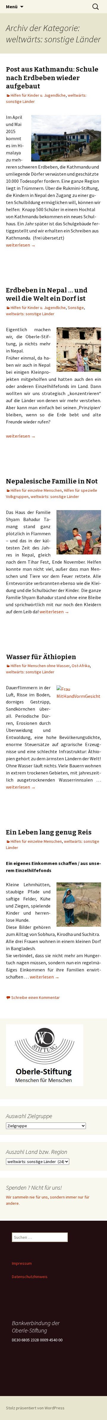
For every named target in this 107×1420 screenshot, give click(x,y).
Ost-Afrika (81, 665)
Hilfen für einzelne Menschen (36, 490)
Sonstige (76, 307)
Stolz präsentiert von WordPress (35, 1408)
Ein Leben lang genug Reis (49, 832)
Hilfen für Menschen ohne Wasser (40, 665)
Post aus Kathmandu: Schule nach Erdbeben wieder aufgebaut (52, 77)
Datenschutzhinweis (30, 1276)
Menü (12, 6)
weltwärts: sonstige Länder (30, 313)
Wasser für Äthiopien (41, 657)
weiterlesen (21, 245)
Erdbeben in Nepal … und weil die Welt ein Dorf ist (46, 294)
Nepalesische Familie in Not (52, 481)
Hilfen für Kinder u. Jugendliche (38, 95)
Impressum (22, 1263)
